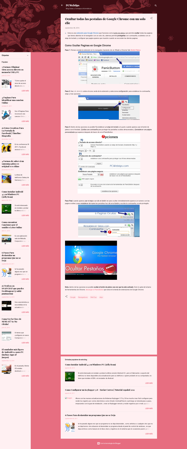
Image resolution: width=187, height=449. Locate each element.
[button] (151, 18)
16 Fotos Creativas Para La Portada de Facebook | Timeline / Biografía (13, 132)
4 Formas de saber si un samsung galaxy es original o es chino (13, 164)
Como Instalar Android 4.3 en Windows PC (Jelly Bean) (90, 364)
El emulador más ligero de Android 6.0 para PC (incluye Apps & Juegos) (13, 353)
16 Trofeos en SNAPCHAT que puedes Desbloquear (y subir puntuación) (13, 290)
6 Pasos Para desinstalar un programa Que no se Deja (90, 415)
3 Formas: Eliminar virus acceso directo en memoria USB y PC (12, 70)
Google (72, 297)
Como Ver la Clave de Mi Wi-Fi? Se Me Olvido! (11, 322)
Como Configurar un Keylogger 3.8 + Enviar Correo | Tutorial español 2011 (100, 390)
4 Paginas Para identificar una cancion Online (12, 100)
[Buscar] (155, 6)
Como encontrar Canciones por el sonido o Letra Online (12, 225)
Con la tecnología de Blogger (110, 443)
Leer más (149, 383)
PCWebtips (72, 5)
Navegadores (83, 297)
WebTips (93, 297)
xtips (101, 297)
